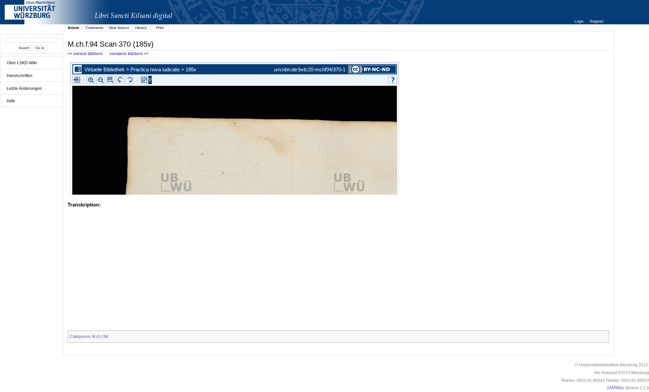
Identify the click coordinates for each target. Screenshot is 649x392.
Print (160, 28)
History (141, 28)
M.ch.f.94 (100, 336)
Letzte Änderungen (24, 88)
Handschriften (19, 75)
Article (73, 28)
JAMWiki (615, 388)
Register (597, 21)
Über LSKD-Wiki (22, 62)
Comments (94, 28)
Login (579, 21)
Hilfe (11, 101)
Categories (80, 336)
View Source (119, 28)
